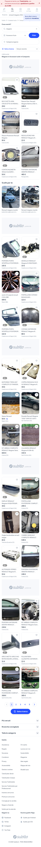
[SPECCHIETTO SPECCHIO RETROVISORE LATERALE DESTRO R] (11, 648)
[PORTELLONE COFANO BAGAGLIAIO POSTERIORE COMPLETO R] (30, 287)
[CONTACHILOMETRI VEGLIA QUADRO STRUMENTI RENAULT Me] (11, 161)
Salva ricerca (9, 49)
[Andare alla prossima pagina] (34, 704)
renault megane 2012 (16, 15)
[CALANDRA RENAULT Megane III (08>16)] (30, 440)
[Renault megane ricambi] (11, 199)
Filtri (34, 35)
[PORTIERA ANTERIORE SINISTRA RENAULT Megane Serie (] (30, 161)
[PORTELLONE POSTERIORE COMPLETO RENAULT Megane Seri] (11, 682)
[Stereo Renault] (11, 407)
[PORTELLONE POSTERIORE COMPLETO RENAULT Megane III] (30, 493)
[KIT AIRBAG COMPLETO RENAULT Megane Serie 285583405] (11, 440)
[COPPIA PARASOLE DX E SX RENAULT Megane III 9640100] (30, 374)
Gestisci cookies (7, 769)
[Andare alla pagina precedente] (7, 704)
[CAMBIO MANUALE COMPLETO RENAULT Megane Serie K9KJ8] (30, 527)
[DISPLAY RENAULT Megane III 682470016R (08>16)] (11, 493)
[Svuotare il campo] (36, 28)
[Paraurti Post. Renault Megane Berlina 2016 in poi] (30, 93)
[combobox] (20, 28)
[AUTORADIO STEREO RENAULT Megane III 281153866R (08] (11, 561)
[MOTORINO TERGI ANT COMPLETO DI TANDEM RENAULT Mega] (11, 374)
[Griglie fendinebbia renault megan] (11, 527)
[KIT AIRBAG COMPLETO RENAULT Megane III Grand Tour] (30, 682)
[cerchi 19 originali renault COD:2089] (11, 287)
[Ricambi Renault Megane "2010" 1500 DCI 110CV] (30, 407)
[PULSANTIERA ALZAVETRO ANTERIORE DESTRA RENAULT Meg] (30, 648)
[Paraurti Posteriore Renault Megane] (11, 127)
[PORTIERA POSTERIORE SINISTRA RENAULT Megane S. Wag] (30, 561)
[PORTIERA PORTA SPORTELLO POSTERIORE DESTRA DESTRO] (11, 321)
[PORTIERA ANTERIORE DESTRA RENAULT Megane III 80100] (11, 614)
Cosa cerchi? (6, 24)
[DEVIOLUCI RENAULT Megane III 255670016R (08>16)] (30, 253)
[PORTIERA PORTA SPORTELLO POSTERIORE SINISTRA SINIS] (11, 253)
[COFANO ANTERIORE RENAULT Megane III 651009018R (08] (30, 321)
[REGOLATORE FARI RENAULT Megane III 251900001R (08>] (30, 127)
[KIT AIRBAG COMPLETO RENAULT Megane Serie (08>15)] (30, 614)
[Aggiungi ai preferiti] (17, 80)
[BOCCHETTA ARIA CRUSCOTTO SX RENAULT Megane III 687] (11, 93)
